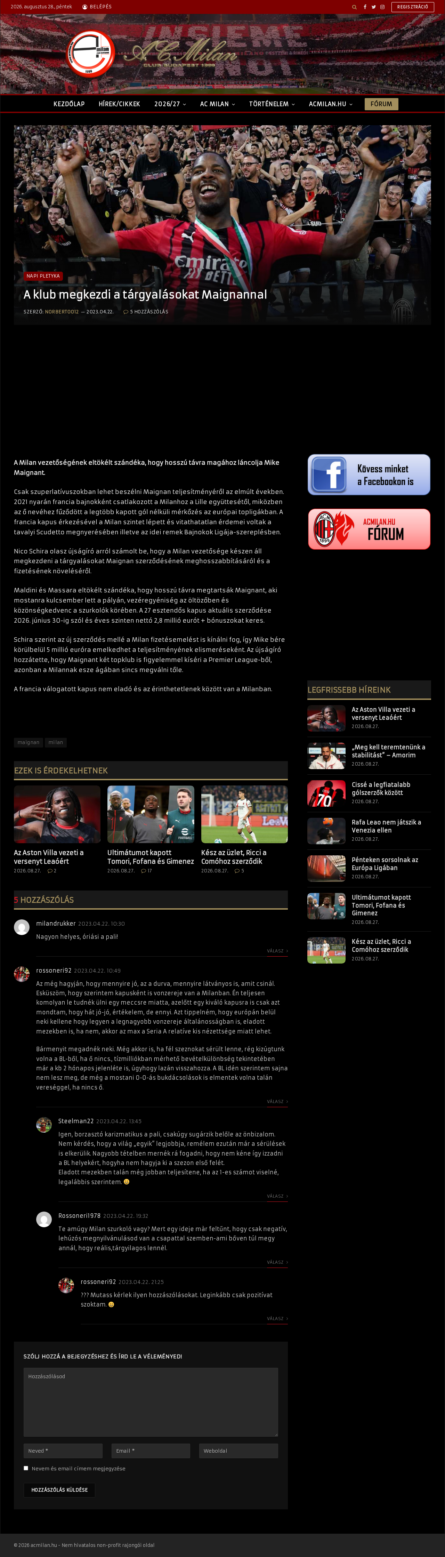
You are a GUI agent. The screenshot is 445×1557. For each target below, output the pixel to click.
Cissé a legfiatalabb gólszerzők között (381, 788)
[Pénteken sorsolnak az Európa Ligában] (326, 868)
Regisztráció (412, 7)
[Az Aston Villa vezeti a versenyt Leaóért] (57, 814)
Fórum (381, 104)
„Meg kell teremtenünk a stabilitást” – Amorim (389, 751)
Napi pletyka (43, 276)
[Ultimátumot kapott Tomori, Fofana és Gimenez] (150, 814)
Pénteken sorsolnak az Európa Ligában (385, 863)
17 (150, 871)
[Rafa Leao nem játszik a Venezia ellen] (326, 831)
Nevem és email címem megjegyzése (79, 1469)
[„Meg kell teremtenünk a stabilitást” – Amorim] (326, 756)
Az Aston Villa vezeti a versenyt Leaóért (49, 857)
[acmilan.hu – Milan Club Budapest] (150, 54)
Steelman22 (76, 1121)
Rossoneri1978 (79, 1215)
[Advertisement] (151, 398)
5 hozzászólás (149, 312)
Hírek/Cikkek (120, 104)
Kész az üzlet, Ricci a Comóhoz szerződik (234, 857)
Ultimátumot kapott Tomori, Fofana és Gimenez (150, 857)
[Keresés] (354, 7)
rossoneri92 (54, 970)
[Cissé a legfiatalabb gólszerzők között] (326, 793)
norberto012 (62, 312)
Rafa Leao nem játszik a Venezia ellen (386, 826)
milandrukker (56, 923)
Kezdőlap (69, 104)
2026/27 (167, 104)
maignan (28, 742)
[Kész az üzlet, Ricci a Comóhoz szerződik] (244, 814)
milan (55, 742)
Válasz (276, 950)
